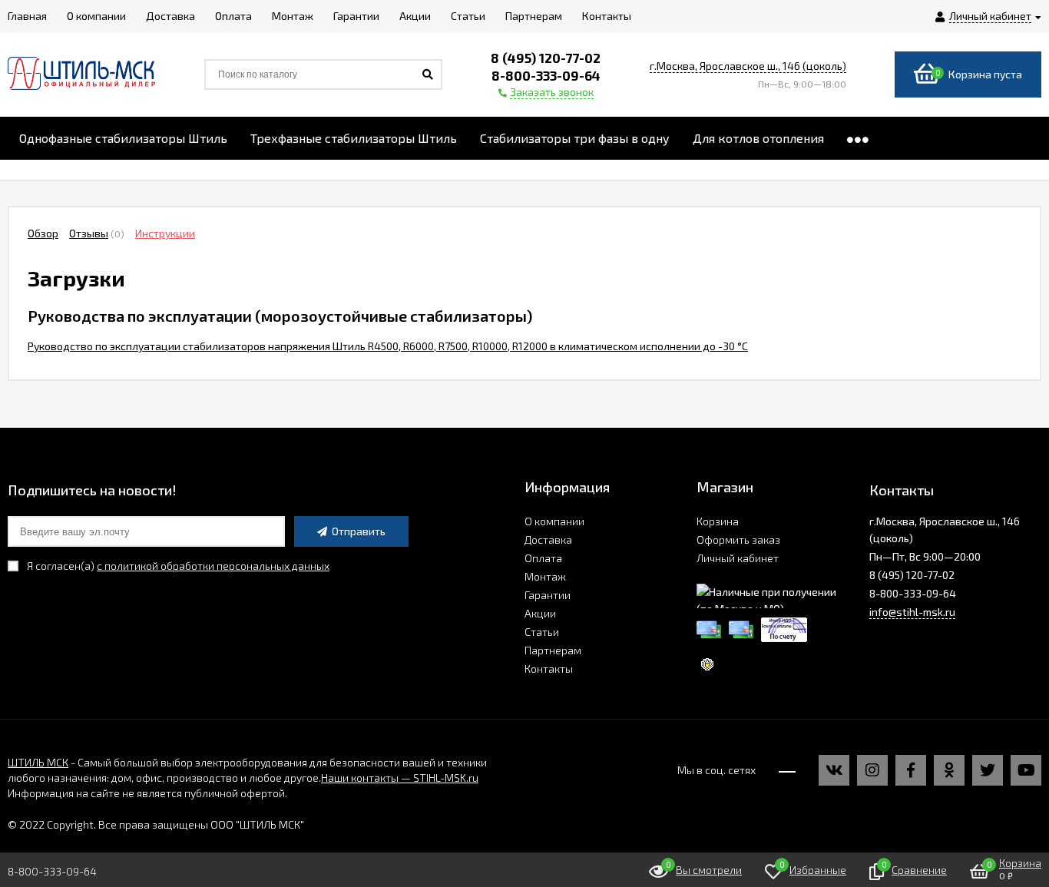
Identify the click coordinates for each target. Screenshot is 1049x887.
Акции (540, 613)
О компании (554, 521)
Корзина (718, 521)
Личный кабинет (738, 557)
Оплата (543, 557)
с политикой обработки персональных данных (213, 565)
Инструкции (165, 233)
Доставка (548, 539)
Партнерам (552, 650)
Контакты (548, 668)
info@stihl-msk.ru (912, 611)
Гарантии (547, 594)
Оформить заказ (738, 539)
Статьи (541, 631)
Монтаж (545, 576)
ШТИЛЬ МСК (38, 762)
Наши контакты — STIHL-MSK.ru (399, 777)
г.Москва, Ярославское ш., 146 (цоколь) (748, 65)
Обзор (43, 233)
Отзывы (88, 233)
